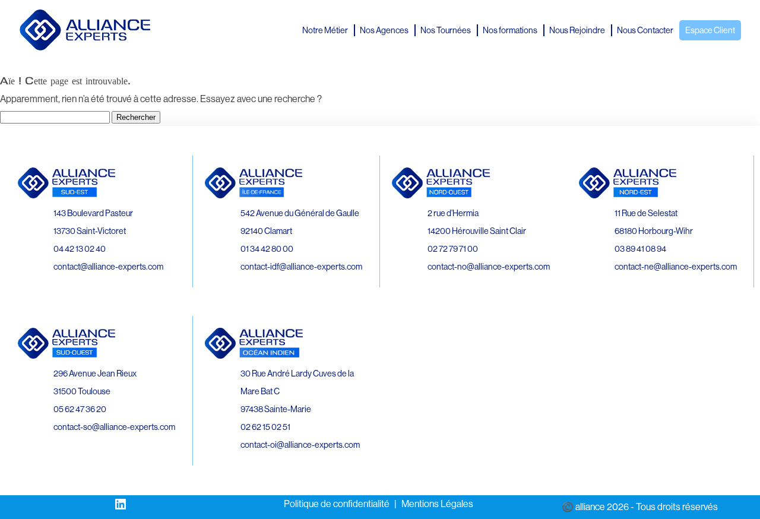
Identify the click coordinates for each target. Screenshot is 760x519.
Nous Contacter (645, 30)
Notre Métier (325, 30)
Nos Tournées (445, 30)
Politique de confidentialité (337, 503)
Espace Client (710, 30)
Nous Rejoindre (577, 30)
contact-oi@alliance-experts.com (300, 445)
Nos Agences (384, 30)
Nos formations (510, 30)
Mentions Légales (437, 503)
